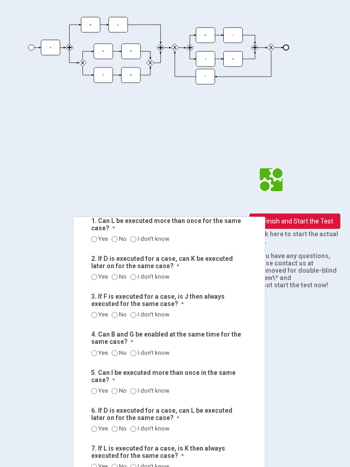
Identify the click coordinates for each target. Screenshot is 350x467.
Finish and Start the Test (298, 221)
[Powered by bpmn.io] (271, 180)
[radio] (94, 239)
